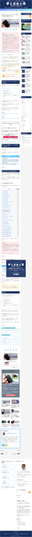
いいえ (17, 274)
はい (14, 274)
